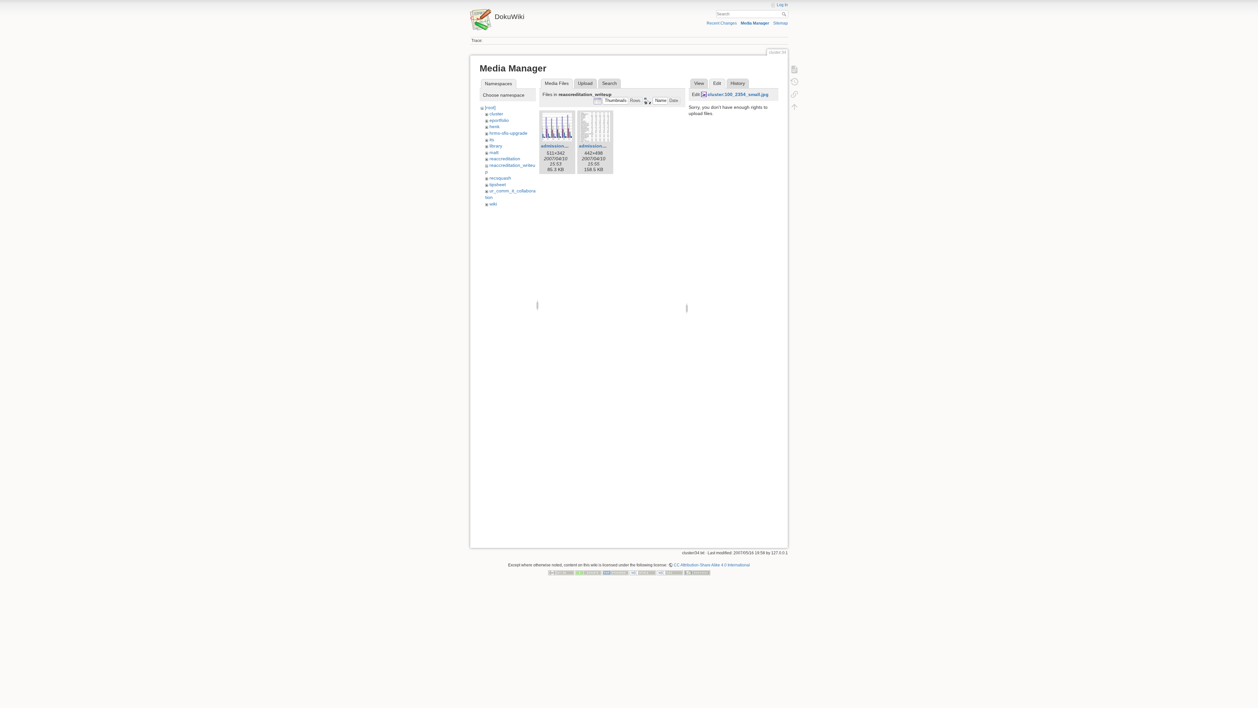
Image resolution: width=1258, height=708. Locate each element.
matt (494, 152)
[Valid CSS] (670, 572)
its (491, 139)
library (495, 145)
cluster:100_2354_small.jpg (738, 94)
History (738, 83)
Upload (585, 83)
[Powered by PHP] (615, 572)
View (699, 83)
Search (785, 14)
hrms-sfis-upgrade (508, 133)
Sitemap (780, 23)
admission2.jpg (596, 145)
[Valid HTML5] (643, 572)
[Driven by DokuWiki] (697, 572)
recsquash (500, 178)
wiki (493, 203)
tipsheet (497, 184)
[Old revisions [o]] (794, 82)
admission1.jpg (558, 145)
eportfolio (499, 120)
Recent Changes (722, 23)
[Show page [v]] (794, 69)
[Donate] (588, 572)
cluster (496, 113)
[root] (490, 107)
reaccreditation (504, 158)
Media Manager (755, 23)
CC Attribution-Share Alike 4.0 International (712, 565)
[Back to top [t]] (794, 107)
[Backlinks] (794, 94)
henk (494, 126)
